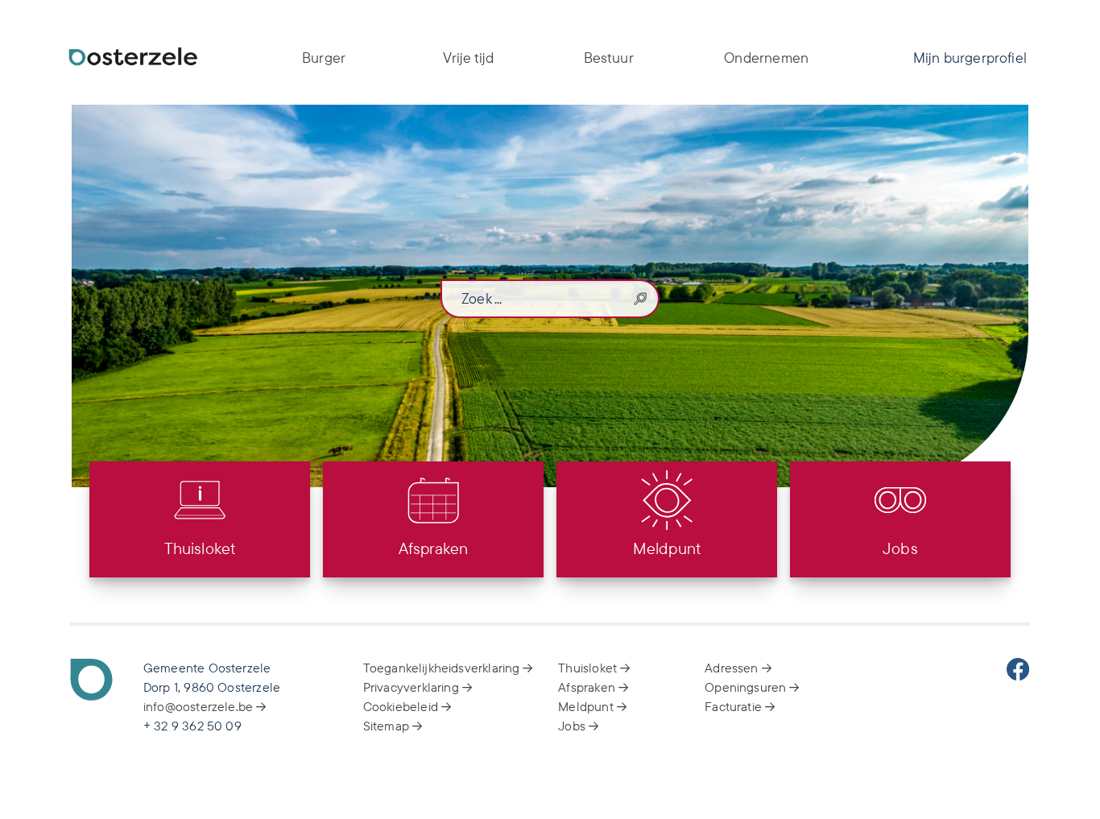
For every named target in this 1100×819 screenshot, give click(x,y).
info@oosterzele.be (199, 706)
